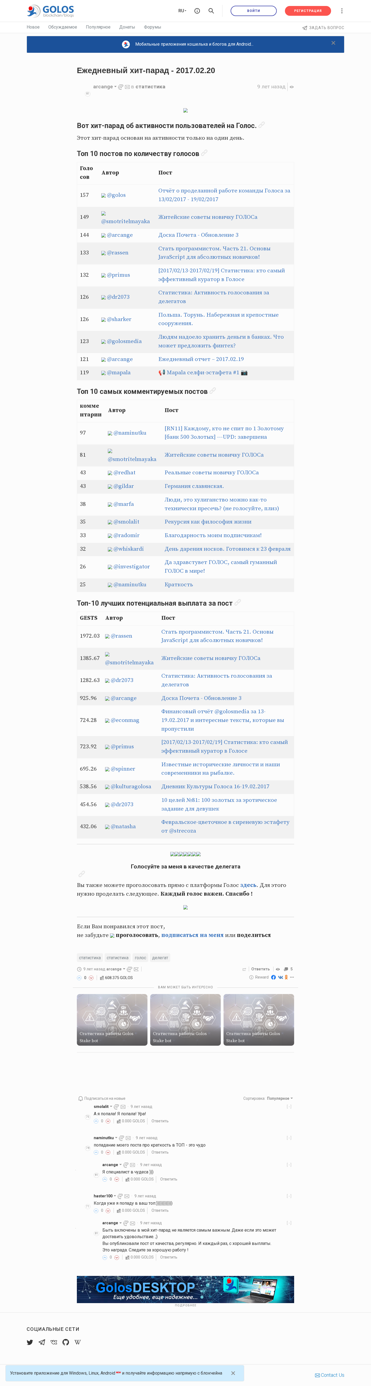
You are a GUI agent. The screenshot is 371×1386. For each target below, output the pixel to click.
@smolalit (126, 521)
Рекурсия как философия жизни (208, 521)
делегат (160, 957)
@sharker (119, 319)
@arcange (120, 235)
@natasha (123, 826)
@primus (118, 275)
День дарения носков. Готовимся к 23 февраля (228, 549)
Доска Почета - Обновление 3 (198, 235)
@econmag (125, 720)
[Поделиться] (244, 969)
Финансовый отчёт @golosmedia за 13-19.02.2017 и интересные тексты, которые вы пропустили (222, 720)
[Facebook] (273, 977)
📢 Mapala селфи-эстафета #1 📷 (203, 372)
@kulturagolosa (131, 786)
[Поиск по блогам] (211, 11)
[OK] (286, 977)
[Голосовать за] (79, 978)
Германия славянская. (194, 486)
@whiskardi (129, 549)
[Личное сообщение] (127, 86)
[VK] (280, 977)
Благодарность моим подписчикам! (213, 535)
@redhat (125, 472)
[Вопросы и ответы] (197, 11)
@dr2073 (118, 297)
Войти (253, 11)
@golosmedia (124, 341)
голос (140, 957)
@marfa (124, 504)
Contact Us (332, 1375)
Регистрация (308, 11)
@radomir (127, 535)
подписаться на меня (192, 935)
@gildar (124, 486)
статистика (150, 86)
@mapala (119, 372)
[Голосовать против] (91, 978)
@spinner (123, 769)
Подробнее (185, 1305)
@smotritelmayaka (125, 221)
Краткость (179, 584)
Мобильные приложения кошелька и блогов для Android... (194, 44)
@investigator (132, 566)
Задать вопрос (326, 28)
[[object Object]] (278, 969)
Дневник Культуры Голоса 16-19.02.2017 (215, 786)
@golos (116, 195)
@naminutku (130, 433)
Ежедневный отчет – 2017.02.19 (201, 359)
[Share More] (292, 977)
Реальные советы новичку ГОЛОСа (212, 472)
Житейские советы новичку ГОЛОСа (207, 217)
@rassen (117, 252)
